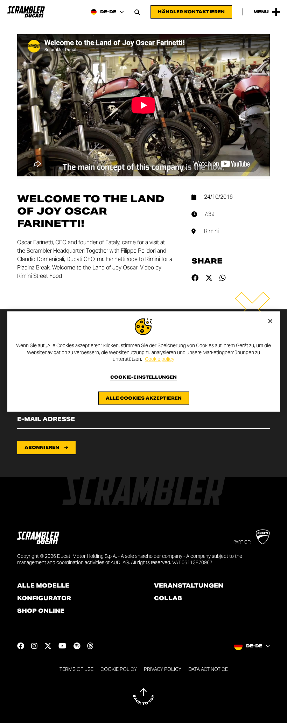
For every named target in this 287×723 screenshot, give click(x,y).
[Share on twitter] (208, 277)
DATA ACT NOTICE (208, 669)
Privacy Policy (162, 669)
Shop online (40, 611)
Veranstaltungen (188, 586)
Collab (168, 598)
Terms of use (76, 669)
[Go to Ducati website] (263, 536)
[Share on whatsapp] (222, 277)
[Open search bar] (137, 12)
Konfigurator (44, 598)
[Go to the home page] (26, 11)
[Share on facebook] (194, 277)
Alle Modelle (43, 586)
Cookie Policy (118, 669)
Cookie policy (159, 359)
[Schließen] (270, 321)
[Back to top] (143, 696)
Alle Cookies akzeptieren (144, 397)
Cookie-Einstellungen (143, 377)
